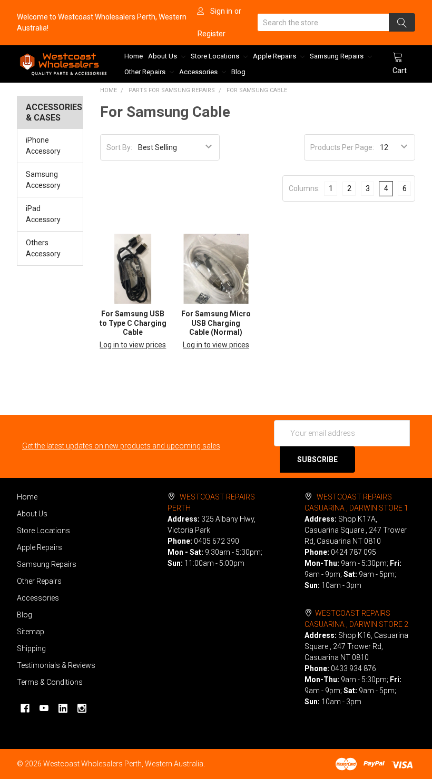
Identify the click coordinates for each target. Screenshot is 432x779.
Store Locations (216, 56)
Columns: (304, 188)
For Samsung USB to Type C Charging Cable (133, 322)
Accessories (199, 72)
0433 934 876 (353, 668)
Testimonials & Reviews (56, 665)
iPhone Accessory (43, 145)
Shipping (31, 648)
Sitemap (30, 631)
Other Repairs (145, 72)
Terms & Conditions (50, 682)
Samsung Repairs (337, 56)
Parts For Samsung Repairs (172, 90)
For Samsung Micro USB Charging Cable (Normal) (216, 322)
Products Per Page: (342, 147)
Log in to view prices (133, 345)
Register (211, 33)
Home (133, 56)
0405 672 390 (216, 541)
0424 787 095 (353, 552)
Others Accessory (43, 248)
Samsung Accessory (43, 179)
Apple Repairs (275, 56)
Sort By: (119, 147)
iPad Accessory (43, 214)
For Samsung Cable (257, 90)
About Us (163, 56)
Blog (238, 72)
